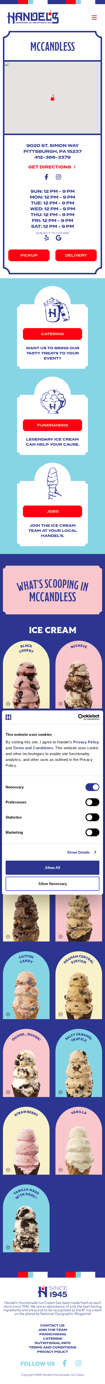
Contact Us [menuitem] (52, 1325)
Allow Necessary (52, 883)
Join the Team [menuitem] (52, 1330)
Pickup (29, 255)
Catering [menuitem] (52, 1339)
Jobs (53, 511)
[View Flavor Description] (8, 704)
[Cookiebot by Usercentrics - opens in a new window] (78, 717)
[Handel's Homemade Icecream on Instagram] (78, 1363)
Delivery (76, 255)
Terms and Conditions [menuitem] (52, 1347)
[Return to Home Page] (33, 17)
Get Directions (50, 167)
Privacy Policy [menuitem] (52, 1352)
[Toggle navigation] (94, 17)
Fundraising (52, 425)
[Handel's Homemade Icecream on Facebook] (64, 1363)
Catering (52, 334)
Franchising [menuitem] (52, 1334)
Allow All (52, 868)
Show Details (78, 852)
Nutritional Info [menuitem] (53, 1343)
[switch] (92, 802)
